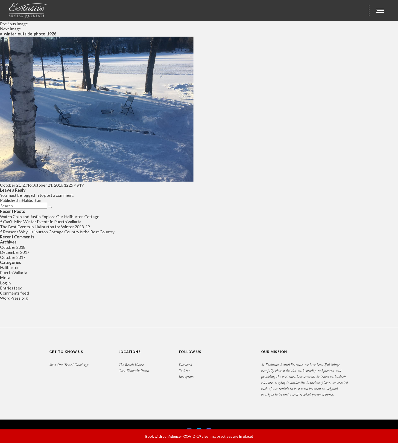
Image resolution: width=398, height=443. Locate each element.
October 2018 (12, 247)
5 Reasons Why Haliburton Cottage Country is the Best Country (57, 231)
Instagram (186, 376)
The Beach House (131, 364)
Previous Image (14, 23)
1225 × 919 (74, 185)
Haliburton (10, 267)
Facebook (185, 364)
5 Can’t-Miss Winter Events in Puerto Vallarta (40, 221)
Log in (5, 282)
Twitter (184, 370)
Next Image (10, 28)
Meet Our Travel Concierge (69, 364)
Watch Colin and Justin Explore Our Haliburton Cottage (49, 216)
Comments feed (14, 292)
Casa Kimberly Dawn (134, 370)
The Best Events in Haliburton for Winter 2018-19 (45, 226)
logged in (31, 195)
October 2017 (12, 257)
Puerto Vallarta (13, 272)
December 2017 (14, 252)
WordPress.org (14, 298)
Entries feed (11, 287)
